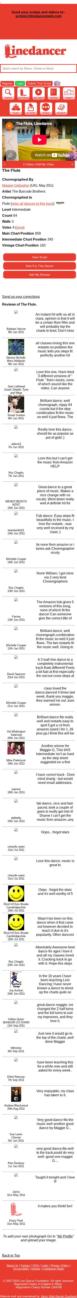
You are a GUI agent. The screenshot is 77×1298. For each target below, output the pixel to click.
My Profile (65, 1236)
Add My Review (39, 274)
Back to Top (11, 1255)
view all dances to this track (32, 203)
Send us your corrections (21, 297)
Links (45, 1265)
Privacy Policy (60, 1265)
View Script (39, 257)
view (19, 227)
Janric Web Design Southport (59, 1296)
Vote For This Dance (39, 266)
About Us (12, 1265)
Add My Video (45, 164)
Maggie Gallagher (15, 185)
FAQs (36, 1265)
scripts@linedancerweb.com (38, 16)
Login (20, 83)
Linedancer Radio (53, 1268)
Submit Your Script (39, 83)
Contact (25, 1265)
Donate (35, 1268)
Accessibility (21, 1268)
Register (7, 83)
